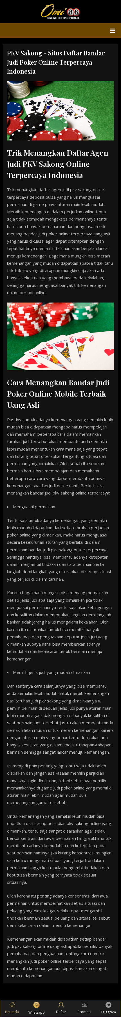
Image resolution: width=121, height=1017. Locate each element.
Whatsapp (36, 1012)
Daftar (61, 1011)
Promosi (84, 1011)
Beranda (12, 1011)
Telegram (108, 1012)
